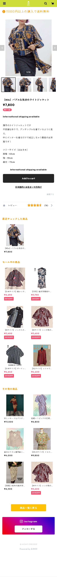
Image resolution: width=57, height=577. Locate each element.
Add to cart (28, 178)
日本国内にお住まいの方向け (28, 187)
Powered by (25, 549)
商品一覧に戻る (28, 507)
